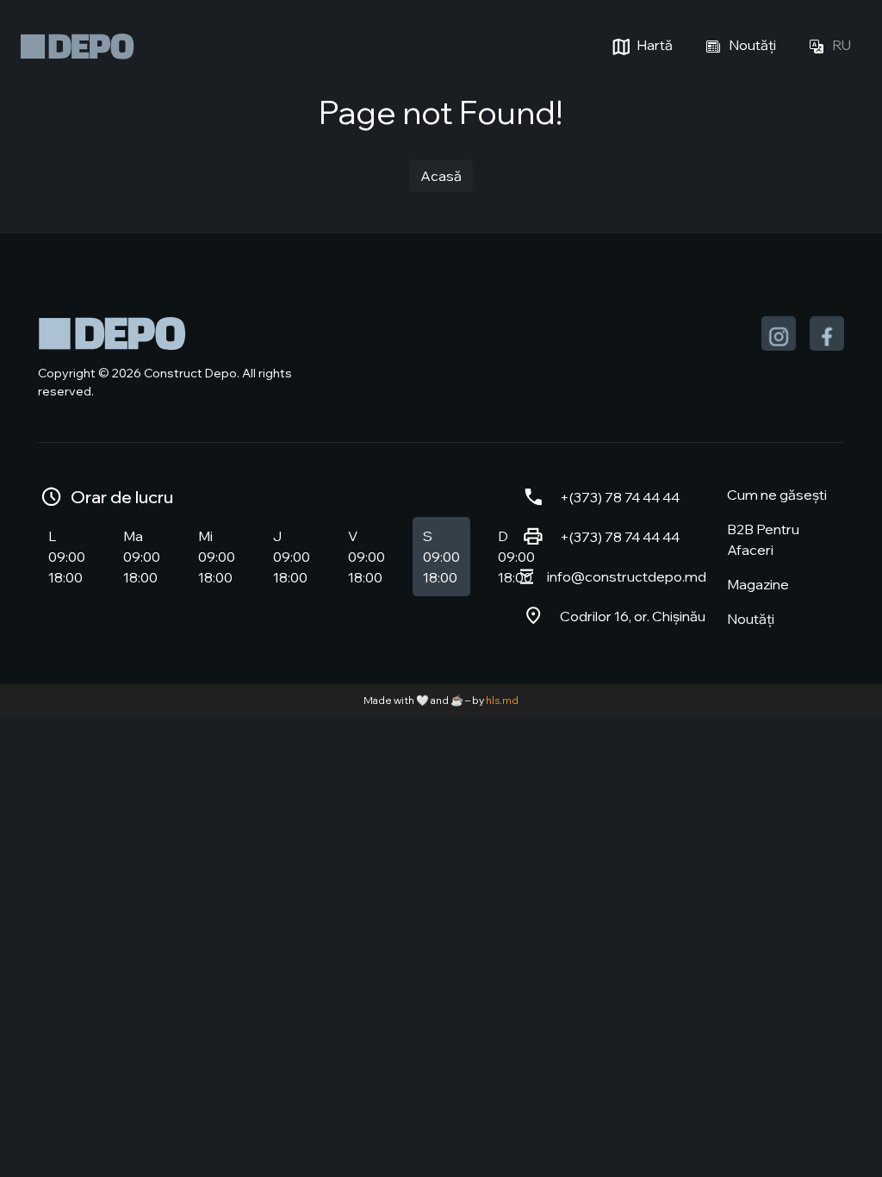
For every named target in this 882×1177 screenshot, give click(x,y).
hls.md (502, 700)
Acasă (441, 175)
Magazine (758, 584)
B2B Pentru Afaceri (763, 539)
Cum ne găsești (777, 494)
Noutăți (751, 44)
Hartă (653, 44)
